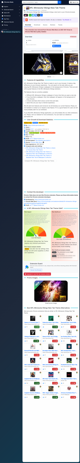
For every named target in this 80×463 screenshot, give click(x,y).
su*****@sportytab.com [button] (37, 138)
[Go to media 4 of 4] (54, 77)
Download (37, 25)
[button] (74, 2)
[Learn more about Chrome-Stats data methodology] (43, 142)
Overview (28, 25)
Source (45, 25)
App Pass (6, 19)
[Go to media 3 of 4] (52, 77)
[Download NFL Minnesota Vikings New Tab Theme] (64, 43)
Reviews (52, 25)
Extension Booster (9, 22)
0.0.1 (32, 129)
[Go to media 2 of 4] (50, 77)
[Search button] (59, 2)
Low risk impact (34, 133)
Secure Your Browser (36, 270)
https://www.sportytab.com (33, 10)
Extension (44, 10)
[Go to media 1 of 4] (48, 77)
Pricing (6, 25)
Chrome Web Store (36, 142)
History (6, 29)
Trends (60, 25)
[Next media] (75, 63)
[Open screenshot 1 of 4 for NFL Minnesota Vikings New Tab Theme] (43, 62)
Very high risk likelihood (48, 133)
